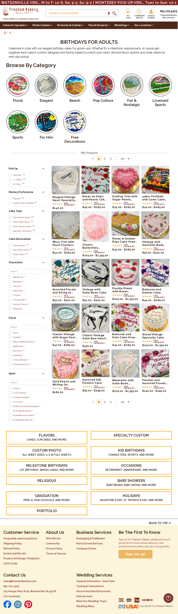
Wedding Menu (85, 606)
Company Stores (86, 548)
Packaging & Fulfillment (90, 538)
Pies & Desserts (97, 25)
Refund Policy (11, 548)
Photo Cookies (41, 25)
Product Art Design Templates (21, 558)
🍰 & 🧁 (7, 32)
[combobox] (81, 13)
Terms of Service (56, 553)
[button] (108, 13)
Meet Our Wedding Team (91, 601)
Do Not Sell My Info (14, 553)
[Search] (114, 13)
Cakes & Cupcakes (14, 25)
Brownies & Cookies (69, 25)
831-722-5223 (11, 586)
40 (122, 158)
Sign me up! (135, 554)
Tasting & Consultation (90, 586)
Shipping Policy (12, 543)
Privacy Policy (54, 548)
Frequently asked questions (20, 538)
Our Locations (11, 596)
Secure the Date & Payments (93, 591)
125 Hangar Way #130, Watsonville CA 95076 (29, 591)
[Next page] (128, 158)
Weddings (120, 25)
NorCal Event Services (89, 543)
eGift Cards (10, 563)
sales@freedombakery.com (19, 581)
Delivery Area (84, 596)
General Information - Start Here (95, 581)
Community (53, 543)
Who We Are (53, 538)
